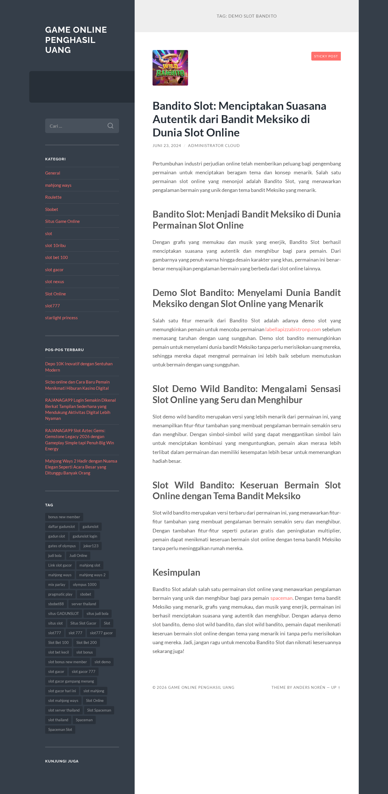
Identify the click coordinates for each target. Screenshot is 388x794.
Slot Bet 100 (58, 642)
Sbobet (51, 209)
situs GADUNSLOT (63, 613)
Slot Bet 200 (86, 642)
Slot (107, 623)
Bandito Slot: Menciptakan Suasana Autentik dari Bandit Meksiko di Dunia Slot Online (239, 119)
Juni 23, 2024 (167, 145)
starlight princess (61, 317)
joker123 (91, 546)
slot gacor (54, 269)
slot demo (102, 662)
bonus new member (64, 517)
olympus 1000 (85, 584)
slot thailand (58, 720)
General (52, 172)
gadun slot (56, 536)
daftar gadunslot (61, 526)
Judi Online (78, 555)
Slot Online (55, 293)
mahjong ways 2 (92, 575)
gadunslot (91, 526)
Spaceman (84, 720)
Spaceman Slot (60, 729)
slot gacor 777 (83, 671)
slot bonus (84, 652)
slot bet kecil (58, 652)
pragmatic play (60, 594)
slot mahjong (94, 691)
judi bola (55, 555)
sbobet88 (56, 604)
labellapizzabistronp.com (293, 329)
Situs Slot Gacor (83, 623)
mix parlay (56, 584)
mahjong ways (58, 185)
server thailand (84, 604)
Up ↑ (336, 687)
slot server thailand (64, 710)
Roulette (53, 197)
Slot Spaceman (99, 710)
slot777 (52, 305)
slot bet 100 (56, 257)
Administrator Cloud (214, 145)
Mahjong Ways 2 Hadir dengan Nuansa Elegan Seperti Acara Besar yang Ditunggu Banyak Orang (81, 467)
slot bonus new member (67, 662)
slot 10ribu (55, 245)
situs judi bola (98, 613)
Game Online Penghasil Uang (76, 40)
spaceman (281, 598)
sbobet (85, 594)
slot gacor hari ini (62, 691)
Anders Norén (309, 687)
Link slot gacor (60, 565)
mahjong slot (90, 565)
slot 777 (75, 633)
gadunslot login (85, 536)
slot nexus (54, 281)
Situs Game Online (62, 221)
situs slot (55, 623)
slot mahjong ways (63, 700)
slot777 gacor (101, 633)
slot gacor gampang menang (71, 681)
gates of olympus (62, 546)
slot (48, 233)
